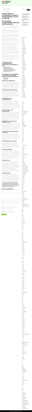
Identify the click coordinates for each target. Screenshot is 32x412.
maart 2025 (23, 60)
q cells (23, 297)
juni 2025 (23, 56)
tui (22, 339)
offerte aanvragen (24, 270)
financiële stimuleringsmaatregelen (6, 183)
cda (22, 135)
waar (22, 365)
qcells (22, 299)
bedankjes (23, 122)
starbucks (23, 324)
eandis (23, 176)
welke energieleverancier (25, 380)
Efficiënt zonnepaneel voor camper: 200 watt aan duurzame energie (26, 20)
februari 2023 (23, 94)
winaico (23, 384)
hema (22, 211)
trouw (22, 338)
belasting (23, 123)
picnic (22, 289)
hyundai (23, 223)
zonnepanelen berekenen (25, 400)
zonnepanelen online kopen (25, 404)
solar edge (23, 319)
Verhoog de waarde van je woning (7, 67)
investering (10, 184)
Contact (6, 5)
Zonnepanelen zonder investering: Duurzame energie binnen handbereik (25, 17)
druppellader (23, 162)
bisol (22, 127)
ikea (22, 226)
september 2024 (24, 68)
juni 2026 (23, 40)
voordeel (23, 357)
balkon (23, 119)
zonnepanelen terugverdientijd (9, 186)
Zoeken (23, 8)
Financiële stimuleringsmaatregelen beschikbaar (9, 70)
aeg (22, 108)
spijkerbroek (23, 323)
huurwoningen (23, 222)
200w (22, 100)
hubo (22, 216)
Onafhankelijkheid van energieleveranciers (8, 68)
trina (22, 335)
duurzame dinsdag (24, 172)
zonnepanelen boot (24, 401)
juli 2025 (23, 55)
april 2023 (23, 91)
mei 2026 (23, 41)
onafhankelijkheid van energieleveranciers (7, 185)
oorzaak (23, 277)
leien (22, 253)
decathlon (23, 149)
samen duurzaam (24, 307)
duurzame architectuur (25, 169)
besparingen (10, 182)
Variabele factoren (5, 78)
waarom (23, 366)
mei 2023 (23, 90)
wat (22, 373)
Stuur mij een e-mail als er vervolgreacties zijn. (7, 211)
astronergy (23, 114)
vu (22, 362)
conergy (23, 138)
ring (22, 303)
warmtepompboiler (24, 370)
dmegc (23, 158)
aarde (22, 104)
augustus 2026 (24, 37)
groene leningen (7, 184)
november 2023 (24, 82)
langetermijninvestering (15, 184)
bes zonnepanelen (24, 126)
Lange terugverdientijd (6, 77)
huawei (23, 215)
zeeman (23, 389)
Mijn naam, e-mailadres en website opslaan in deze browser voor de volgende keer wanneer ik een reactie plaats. (9, 208)
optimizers (23, 281)
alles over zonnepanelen (25, 111)
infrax (22, 227)
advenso (23, 107)
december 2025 (24, 48)
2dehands (23, 103)
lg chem (23, 257)
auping (23, 115)
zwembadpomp (24, 407)
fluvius (23, 192)
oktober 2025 (23, 51)
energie (23, 181)
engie (22, 185)
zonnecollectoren (24, 393)
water (22, 374)
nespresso (23, 269)
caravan (23, 134)
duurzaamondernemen (25, 168)
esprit (22, 189)
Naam (2, 200)
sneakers (23, 316)
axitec (22, 118)
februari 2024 (23, 78)
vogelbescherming (24, 353)
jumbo (23, 239)
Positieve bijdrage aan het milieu (7, 71)
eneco (22, 180)
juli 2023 (23, 87)
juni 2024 (23, 72)
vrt (22, 361)
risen (22, 304)
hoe (22, 212)
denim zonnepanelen (24, 154)
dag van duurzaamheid (25, 145)
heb (22, 208)
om (22, 272)
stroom (23, 327)
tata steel (23, 331)
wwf (22, 388)
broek (22, 130)
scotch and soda (24, 311)
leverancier (23, 254)
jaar (22, 234)
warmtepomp (23, 369)
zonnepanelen (4, 186)
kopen (22, 243)
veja (22, 346)
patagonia (23, 284)
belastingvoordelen (6, 182)
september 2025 (24, 52)
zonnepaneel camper (24, 397)
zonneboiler (23, 392)
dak (22, 146)
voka (22, 354)
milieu (19, 184)
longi (22, 261)
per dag (23, 285)
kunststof (23, 249)
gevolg (23, 195)
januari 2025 (23, 63)
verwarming (23, 347)
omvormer (23, 273)
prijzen (23, 296)
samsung (23, 308)
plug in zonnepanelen (24, 292)
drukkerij (23, 161)
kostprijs (23, 246)
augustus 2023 (24, 86)
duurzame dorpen (24, 173)
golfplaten (23, 200)
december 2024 (24, 64)
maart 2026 (23, 44)
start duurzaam (24, 326)
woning (23, 385)
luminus (23, 262)
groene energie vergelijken (25, 204)
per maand (23, 288)
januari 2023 (23, 95)
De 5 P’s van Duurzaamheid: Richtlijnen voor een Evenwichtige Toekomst (25, 32)
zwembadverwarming (24, 408)
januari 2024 (23, 79)
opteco (23, 280)
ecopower (23, 177)
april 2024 (23, 75)
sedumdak (23, 312)
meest (23, 266)
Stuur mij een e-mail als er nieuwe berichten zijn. (8, 212)
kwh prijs (23, 250)
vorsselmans (23, 358)
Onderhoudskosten (5, 79)
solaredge (23, 320)
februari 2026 (23, 45)
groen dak (23, 203)
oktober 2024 (23, 67)
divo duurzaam (24, 157)
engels (23, 184)
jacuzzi (23, 235)
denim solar (23, 153)
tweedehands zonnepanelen (25, 342)
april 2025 (23, 59)
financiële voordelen (13, 183)
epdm (22, 188)
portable (23, 293)
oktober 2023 (23, 83)
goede (23, 196)
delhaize (23, 150)
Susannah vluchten (23, 33)
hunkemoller (23, 219)
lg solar (23, 258)
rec (22, 300)
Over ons (3, 5)
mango (23, 265)
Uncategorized (24, 343)
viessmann (23, 350)
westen (23, 381)
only (22, 276)
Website (2, 204)
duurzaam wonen (24, 165)
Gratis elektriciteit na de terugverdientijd (8, 69)
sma (22, 315)
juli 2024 (23, 71)
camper (23, 131)
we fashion (23, 377)
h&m (22, 207)
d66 (22, 142)
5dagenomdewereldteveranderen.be (6, 2)
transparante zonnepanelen (25, 334)
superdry (23, 330)
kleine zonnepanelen (24, 242)
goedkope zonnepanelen (25, 199)
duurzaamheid (13, 182)
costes (23, 141)
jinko (22, 238)
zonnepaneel (23, 396)
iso (22, 230)
